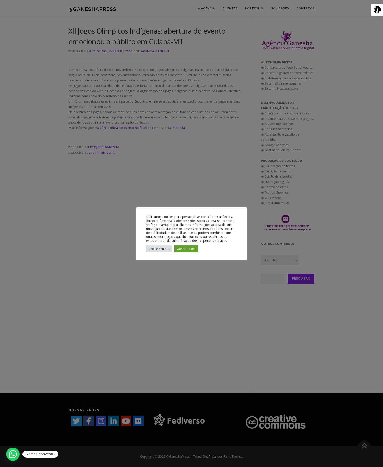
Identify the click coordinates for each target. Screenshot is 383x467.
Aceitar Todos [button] (186, 249)
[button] (377, 10)
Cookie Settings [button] (159, 249)
